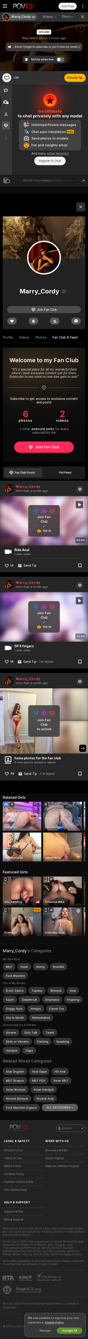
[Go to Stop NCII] (29, 1290)
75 (12, 773)
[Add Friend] (54, 321)
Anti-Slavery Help (15, 1189)
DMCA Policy (12, 1166)
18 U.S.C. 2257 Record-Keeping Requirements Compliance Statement (41, 1305)
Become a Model (56, 1150)
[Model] (80, 206)
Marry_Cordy (28, 487)
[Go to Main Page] (27, 6)
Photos (70, 17)
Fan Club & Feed (64, 337)
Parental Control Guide (18, 1181)
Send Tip (30, 565)
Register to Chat (50, 161)
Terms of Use (13, 1158)
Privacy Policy (13, 1150)
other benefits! (58, 153)
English (67, 1128)
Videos (49, 17)
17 (12, 565)
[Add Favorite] (6, 77)
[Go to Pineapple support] (7, 1290)
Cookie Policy (54, 1322)
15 (11, 661)
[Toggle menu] (5, 6)
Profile (8, 337)
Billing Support (13, 1219)
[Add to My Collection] (79, 565)
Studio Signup (54, 1158)
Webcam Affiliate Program (62, 1166)
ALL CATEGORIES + (59, 1107)
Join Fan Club (47, 447)
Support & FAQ (13, 1211)
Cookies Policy (14, 1174)
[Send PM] (76, 321)
